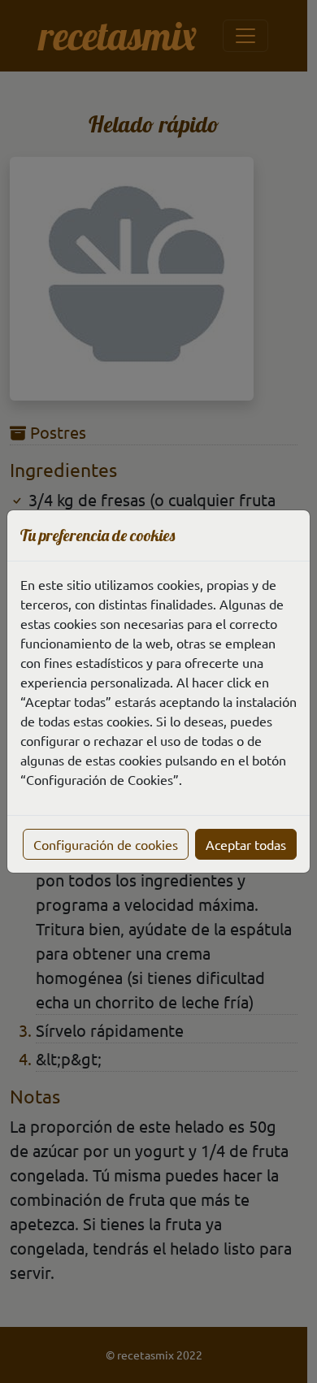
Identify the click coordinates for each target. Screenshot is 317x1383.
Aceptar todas (246, 844)
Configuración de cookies (105, 844)
